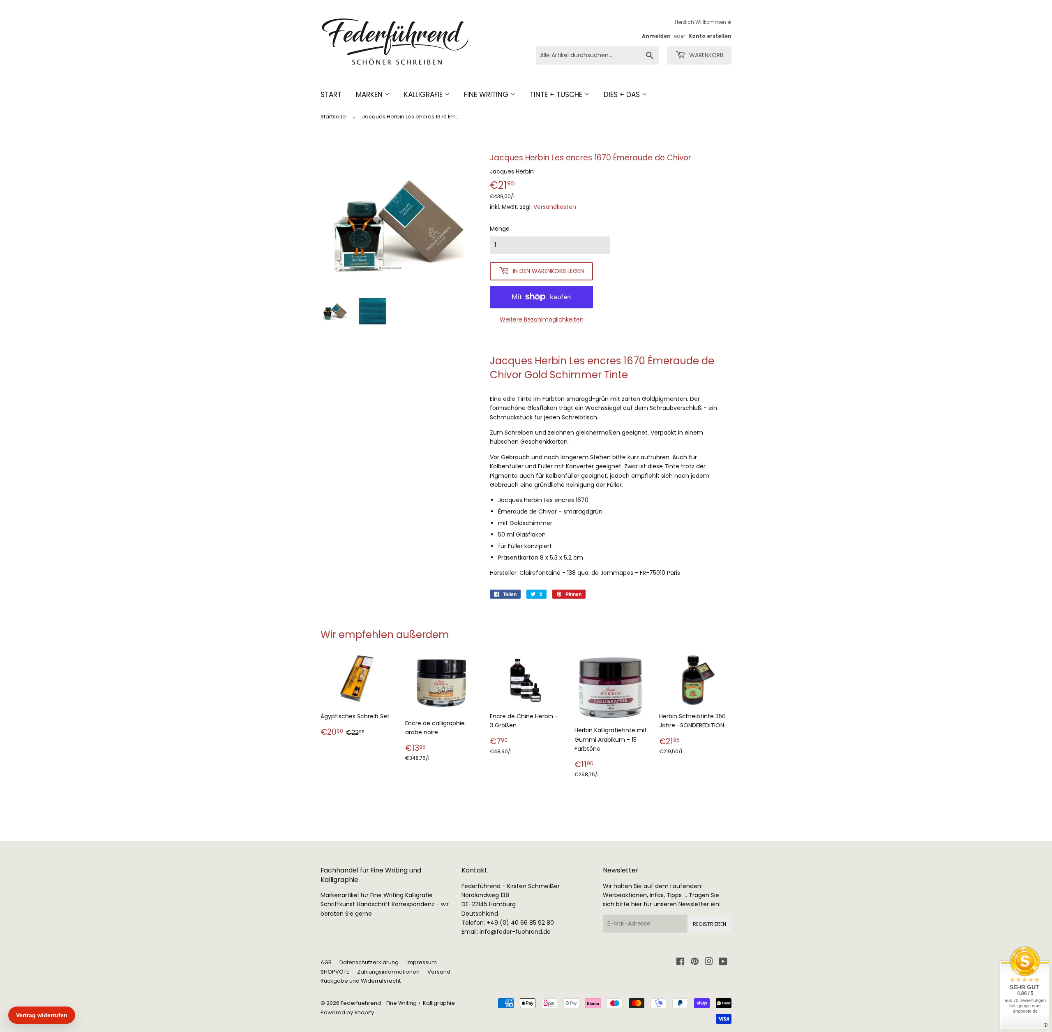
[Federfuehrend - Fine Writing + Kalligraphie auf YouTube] (723, 962)
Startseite (333, 116)
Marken (370, 94)
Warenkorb (705, 55)
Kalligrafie (424, 94)
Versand (438, 972)
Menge (500, 228)
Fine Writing (487, 94)
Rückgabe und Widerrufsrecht (361, 981)
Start (331, 94)
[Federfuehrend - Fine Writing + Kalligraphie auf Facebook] (680, 962)
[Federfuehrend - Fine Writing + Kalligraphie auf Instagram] (709, 962)
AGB (326, 962)
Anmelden (656, 36)
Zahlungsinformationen (388, 972)
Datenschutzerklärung (369, 962)
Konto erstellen (709, 36)
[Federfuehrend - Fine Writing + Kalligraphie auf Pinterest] (694, 962)
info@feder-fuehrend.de (515, 932)
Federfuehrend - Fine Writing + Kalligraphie (398, 1003)
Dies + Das (623, 94)
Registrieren (709, 924)
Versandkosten (554, 207)
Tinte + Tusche (557, 94)
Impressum (421, 962)
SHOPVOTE (335, 972)
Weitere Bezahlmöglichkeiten (542, 319)
